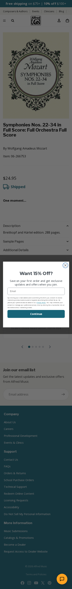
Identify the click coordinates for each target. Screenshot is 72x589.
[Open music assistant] (62, 579)
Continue (36, 314)
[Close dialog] (65, 265)
